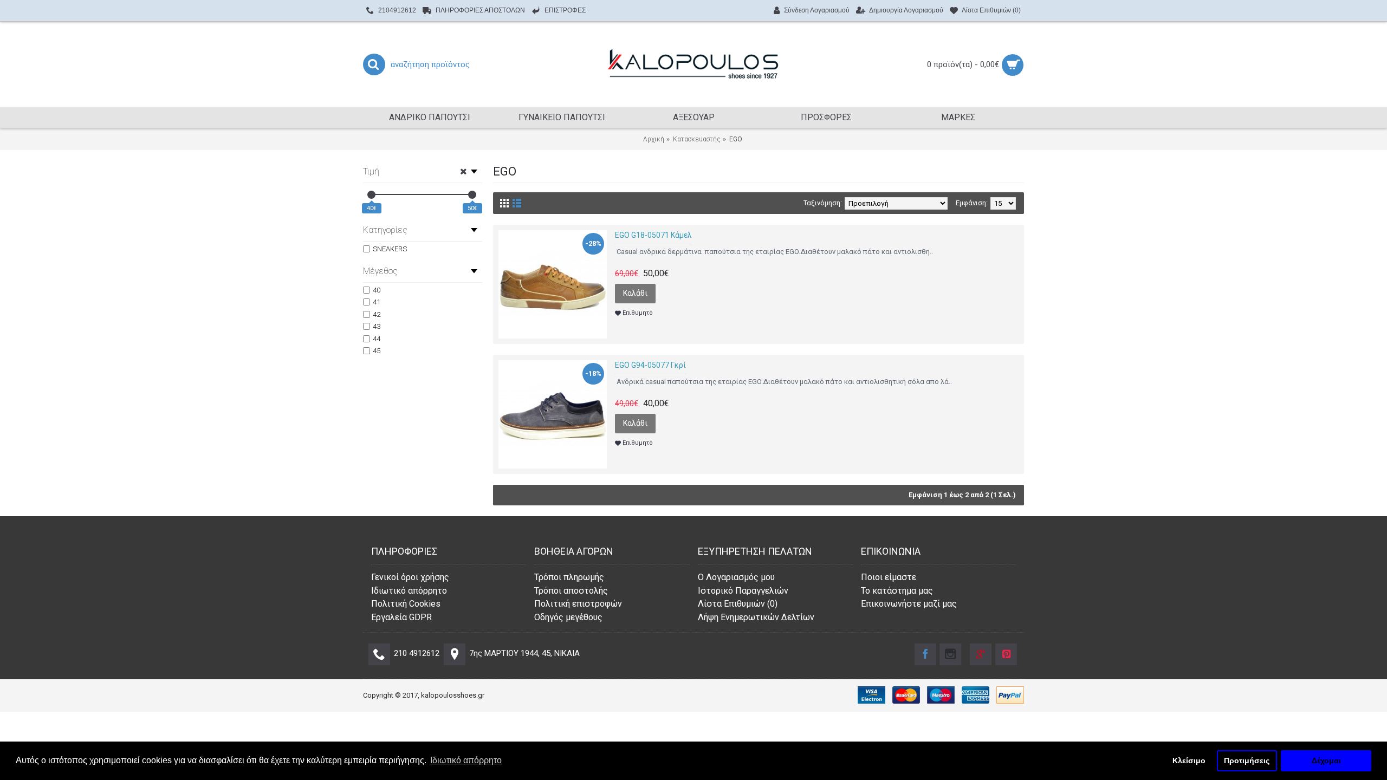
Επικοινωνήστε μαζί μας (909, 604)
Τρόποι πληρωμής (569, 577)
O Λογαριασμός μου (736, 577)
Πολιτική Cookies (405, 604)
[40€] (371, 195)
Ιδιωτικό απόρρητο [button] (466, 760)
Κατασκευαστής (697, 139)
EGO (735, 139)
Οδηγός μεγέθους (568, 617)
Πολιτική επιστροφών (578, 604)
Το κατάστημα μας (897, 591)
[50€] (472, 195)
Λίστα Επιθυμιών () (737, 604)
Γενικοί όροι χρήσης (410, 577)
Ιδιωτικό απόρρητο (409, 591)
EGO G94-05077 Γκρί (650, 365)
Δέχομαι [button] (1326, 760)
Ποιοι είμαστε (888, 577)
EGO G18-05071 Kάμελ (653, 235)
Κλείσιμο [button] (1188, 760)
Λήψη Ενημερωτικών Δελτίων (756, 617)
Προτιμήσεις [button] (1246, 760)
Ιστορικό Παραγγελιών (743, 591)
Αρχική (653, 139)
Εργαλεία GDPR (401, 617)
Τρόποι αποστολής (571, 591)
